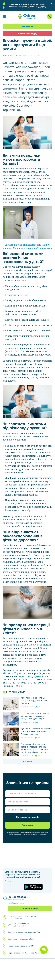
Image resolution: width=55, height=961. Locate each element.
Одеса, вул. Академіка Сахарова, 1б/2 (24, 932)
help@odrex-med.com (17, 903)
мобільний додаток (29, 676)
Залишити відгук (30, 908)
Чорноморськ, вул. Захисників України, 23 (26, 953)
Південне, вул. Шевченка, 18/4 (21, 946)
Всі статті (27, 761)
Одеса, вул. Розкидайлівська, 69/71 (23, 917)
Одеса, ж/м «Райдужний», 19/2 (21, 939)
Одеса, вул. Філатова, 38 (18, 925)
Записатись (27, 26)
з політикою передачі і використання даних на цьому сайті (28, 834)
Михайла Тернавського (17, 673)
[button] (4, 16)
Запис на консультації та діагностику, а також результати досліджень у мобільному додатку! (27, 5)
